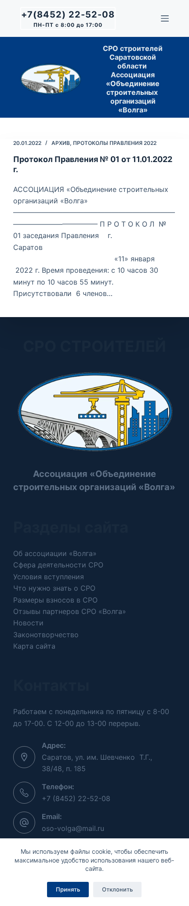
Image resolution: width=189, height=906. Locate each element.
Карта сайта (34, 646)
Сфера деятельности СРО (58, 564)
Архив (60, 143)
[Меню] (165, 18)
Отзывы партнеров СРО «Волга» (69, 611)
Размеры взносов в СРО (55, 600)
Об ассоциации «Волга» (55, 553)
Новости (28, 622)
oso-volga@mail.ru (73, 828)
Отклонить (117, 889)
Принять (68, 889)
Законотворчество (46, 634)
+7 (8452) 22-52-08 (76, 798)
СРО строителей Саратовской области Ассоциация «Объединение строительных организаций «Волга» (133, 79)
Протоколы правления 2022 (114, 143)
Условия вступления (48, 576)
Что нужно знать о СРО (54, 588)
